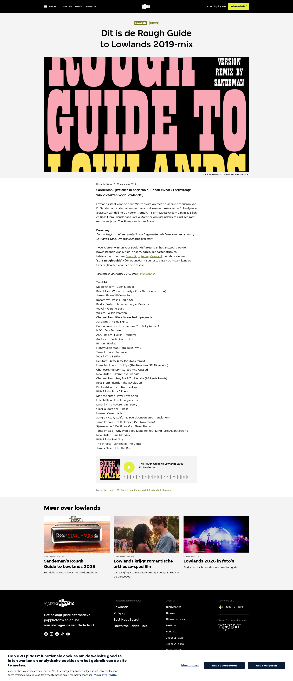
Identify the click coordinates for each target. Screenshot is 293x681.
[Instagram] (51, 634)
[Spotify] (46, 634)
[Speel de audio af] (129, 467)
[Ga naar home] (146, 6)
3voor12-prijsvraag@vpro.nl (144, 256)
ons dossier (147, 273)
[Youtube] (68, 634)
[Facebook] (57, 634)
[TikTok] (62, 634)
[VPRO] (229, 627)
